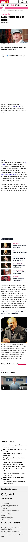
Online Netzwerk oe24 (6, 498)
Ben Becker (16, 106)
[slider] (8, 388)
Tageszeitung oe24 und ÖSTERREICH (10, 523)
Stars (12, 5)
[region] (14, 339)
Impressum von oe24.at (7, 517)
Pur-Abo (3, 516)
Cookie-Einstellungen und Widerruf (10, 510)
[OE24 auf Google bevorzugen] (24, 55)
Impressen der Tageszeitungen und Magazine (12, 535)
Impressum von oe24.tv (7, 519)
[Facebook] (2, 494)
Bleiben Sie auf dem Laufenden (9, 489)
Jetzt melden (22, 364)
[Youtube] (10, 494)
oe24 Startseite (5, 504)
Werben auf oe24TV (6, 514)
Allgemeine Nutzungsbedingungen (9, 505)
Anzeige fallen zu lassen (8, 175)
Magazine (17, 5)
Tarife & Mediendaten (6, 530)
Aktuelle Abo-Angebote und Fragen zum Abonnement (11, 532)
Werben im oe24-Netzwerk (7, 512)
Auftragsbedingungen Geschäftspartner (11, 528)
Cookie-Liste (4, 509)
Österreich (9, 10)
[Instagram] (6, 494)
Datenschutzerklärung (6, 507)
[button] (14, 383)
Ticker (2, 5)
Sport (7, 5)
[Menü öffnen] (26, 5)
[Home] (1, 10)
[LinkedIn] (14, 494)
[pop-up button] (22, 388)
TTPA (2, 536)
